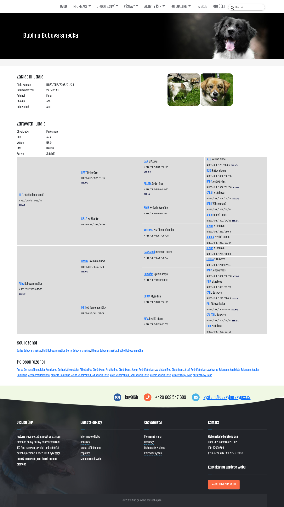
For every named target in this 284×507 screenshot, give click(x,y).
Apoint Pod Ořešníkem (143, 369)
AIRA (146, 319)
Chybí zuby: (23, 131)
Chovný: (21, 101)
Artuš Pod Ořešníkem (196, 369)
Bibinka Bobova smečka (104, 350)
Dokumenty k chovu (154, 448)
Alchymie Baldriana (218, 369)
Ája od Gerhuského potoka (31, 369)
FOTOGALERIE (179, 6)
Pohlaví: (21, 95)
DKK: (19, 137)
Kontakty (85, 442)
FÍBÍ (208, 304)
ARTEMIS (148, 230)
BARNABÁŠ (149, 252)
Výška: (20, 143)
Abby (21, 283)
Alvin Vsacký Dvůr (119, 375)
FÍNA (209, 281)
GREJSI (210, 192)
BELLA (84, 218)
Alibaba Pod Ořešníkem (92, 369)
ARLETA (147, 183)
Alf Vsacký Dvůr (100, 375)
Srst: (19, 148)
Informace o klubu (90, 436)
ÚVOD (63, 6)
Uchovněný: (23, 107)
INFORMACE (80, 6)
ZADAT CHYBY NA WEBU (224, 484)
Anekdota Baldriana (240, 369)
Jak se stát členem (91, 448)
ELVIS (146, 207)
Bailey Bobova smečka (29, 350)
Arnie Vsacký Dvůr (182, 375)
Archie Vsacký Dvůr (160, 375)
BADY (209, 181)
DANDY (84, 261)
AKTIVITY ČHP (152, 6)
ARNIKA (210, 237)
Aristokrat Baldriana (39, 375)
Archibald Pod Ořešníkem (169, 369)
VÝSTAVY (129, 6)
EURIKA (210, 259)
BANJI (209, 203)
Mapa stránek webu (91, 459)
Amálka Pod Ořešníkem (118, 369)
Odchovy (149, 442)
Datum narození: (26, 90)
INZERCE (202, 6)
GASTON (211, 314)
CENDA (210, 226)
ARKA (209, 215)
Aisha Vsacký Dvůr (81, 375)
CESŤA (147, 296)
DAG (146, 161)
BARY (84, 172)
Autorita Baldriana (60, 375)
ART (21, 195)
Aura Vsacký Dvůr (202, 375)
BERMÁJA (148, 274)
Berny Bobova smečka (78, 350)
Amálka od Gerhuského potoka (62, 369)
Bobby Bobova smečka (130, 350)
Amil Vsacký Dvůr (139, 375)
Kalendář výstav (153, 453)
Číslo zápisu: (24, 85)
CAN (209, 292)
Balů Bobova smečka (53, 350)
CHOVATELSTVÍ (106, 6)
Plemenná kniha (153, 436)
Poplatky (85, 453)
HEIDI (209, 170)
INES (83, 307)
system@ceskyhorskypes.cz (227, 397)
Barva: (20, 154)
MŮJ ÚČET (219, 6)
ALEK (209, 159)
